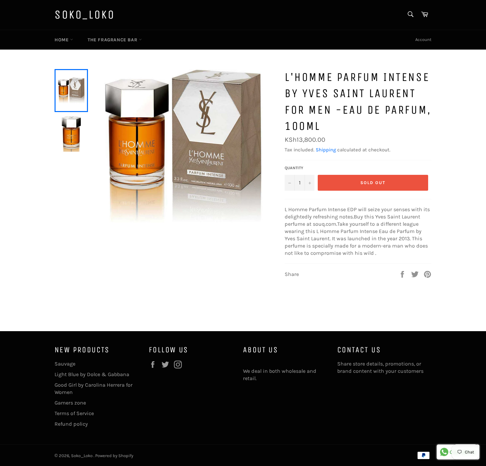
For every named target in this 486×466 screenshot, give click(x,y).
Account (423, 39)
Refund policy (71, 424)
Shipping (326, 150)
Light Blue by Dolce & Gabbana (92, 374)
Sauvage (65, 364)
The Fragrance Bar (113, 40)
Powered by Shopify (114, 455)
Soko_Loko (85, 15)
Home (62, 40)
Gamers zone (70, 403)
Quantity (294, 168)
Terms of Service (74, 413)
